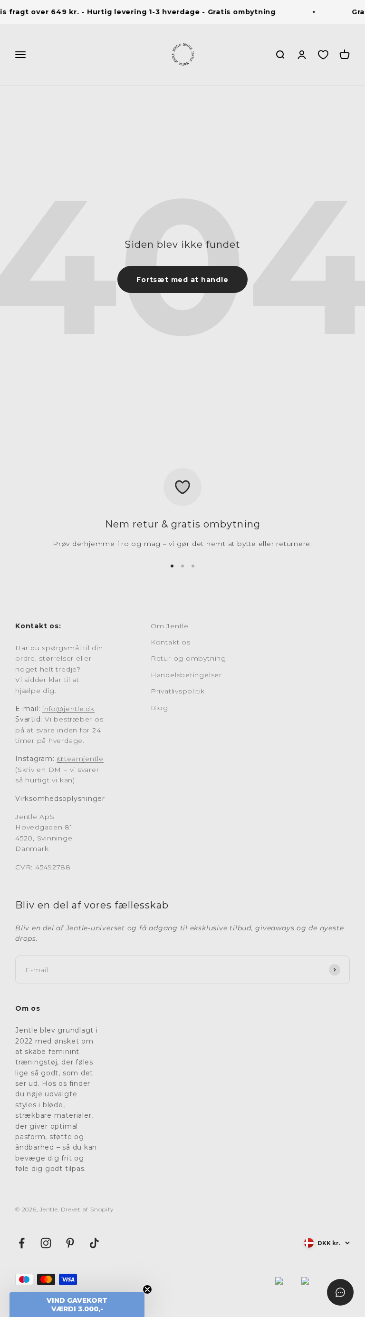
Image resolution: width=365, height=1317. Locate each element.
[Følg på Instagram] (45, 1243)
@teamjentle (80, 758)
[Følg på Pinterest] (70, 1243)
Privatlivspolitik (178, 691)
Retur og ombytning (188, 658)
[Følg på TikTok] (94, 1243)
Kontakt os (171, 642)
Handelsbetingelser (186, 675)
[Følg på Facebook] (21, 1243)
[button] (77, 1304)
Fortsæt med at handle (182, 279)
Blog (159, 707)
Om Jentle (170, 626)
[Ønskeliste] (323, 54)
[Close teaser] (147, 1289)
